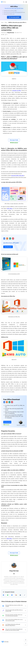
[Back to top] (25, 643)
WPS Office (9, 208)
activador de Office (16, 90)
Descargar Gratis (14, 140)
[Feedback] (25, 639)
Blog (6, 22)
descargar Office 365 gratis (17, 175)
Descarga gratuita (14, 17)
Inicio (2, 22)
